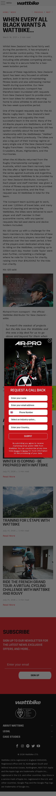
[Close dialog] (49, 340)
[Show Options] (44, 419)
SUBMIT (28, 436)
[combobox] (13, 412)
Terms (25, 451)
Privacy (17, 451)
